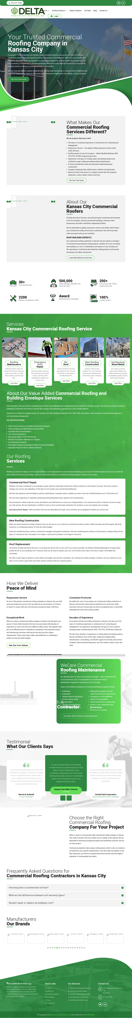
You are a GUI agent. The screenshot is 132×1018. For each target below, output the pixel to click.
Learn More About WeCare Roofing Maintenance (80, 716)
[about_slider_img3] (31, 255)
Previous (63, 798)
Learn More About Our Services (80, 258)
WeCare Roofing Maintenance (80, 988)
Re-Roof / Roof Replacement (80, 994)
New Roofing (92, 363)
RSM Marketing (89, 1015)
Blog (95, 11)
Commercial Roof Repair (78, 991)
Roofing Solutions (58, 11)
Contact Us (103, 11)
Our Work (87, 11)
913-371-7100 (107, 997)
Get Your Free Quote (18, 79)
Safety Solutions (76, 11)
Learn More (14, 383)
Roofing (14, 363)
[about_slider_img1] (31, 175)
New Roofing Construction (79, 997)
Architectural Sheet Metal (79, 1000)
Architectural (118, 363)
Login (56, 16)
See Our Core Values (18, 645)
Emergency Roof (40, 364)
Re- (66, 363)
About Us (44, 11)
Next (69, 798)
